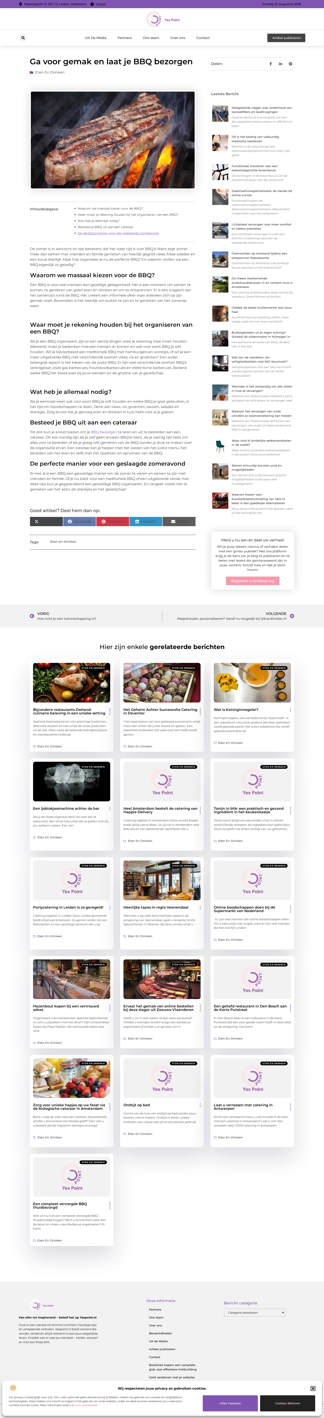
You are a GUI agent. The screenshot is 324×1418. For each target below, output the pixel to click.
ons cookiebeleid (86, 1405)
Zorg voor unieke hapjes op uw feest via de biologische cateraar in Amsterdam (69, 1107)
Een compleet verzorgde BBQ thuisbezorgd (60, 1206)
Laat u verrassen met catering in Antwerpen (243, 1107)
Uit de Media (158, 1341)
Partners (124, 38)
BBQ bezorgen (104, 432)
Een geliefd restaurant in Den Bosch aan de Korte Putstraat (250, 1008)
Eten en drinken (50, 72)
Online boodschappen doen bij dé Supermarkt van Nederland (244, 909)
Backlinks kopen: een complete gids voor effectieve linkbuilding (173, 1367)
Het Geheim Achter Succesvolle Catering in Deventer (160, 711)
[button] (313, 1388)
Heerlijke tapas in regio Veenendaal (155, 907)
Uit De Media (95, 38)
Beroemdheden (160, 1333)
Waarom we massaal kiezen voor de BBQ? (110, 208)
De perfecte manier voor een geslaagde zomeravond (118, 233)
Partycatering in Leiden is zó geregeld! (68, 907)
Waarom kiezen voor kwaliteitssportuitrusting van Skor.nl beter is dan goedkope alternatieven (258, 499)
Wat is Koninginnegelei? (236, 710)
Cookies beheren (287, 1403)
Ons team (151, 38)
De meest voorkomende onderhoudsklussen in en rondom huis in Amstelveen (262, 283)
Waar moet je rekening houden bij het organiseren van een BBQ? (128, 215)
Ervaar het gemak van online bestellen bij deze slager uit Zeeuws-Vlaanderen (158, 1008)
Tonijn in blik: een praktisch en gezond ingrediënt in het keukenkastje (249, 810)
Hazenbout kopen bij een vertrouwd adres (66, 1008)
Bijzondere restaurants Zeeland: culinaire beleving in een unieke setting (69, 711)
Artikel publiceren (162, 1349)
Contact (203, 38)
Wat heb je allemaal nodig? (99, 221)
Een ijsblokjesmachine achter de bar (66, 808)
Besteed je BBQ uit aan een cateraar (105, 227)
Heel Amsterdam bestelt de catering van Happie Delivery (160, 810)
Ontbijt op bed (136, 1105)
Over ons (177, 38)
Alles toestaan (230, 1403)
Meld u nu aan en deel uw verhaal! (252, 540)
